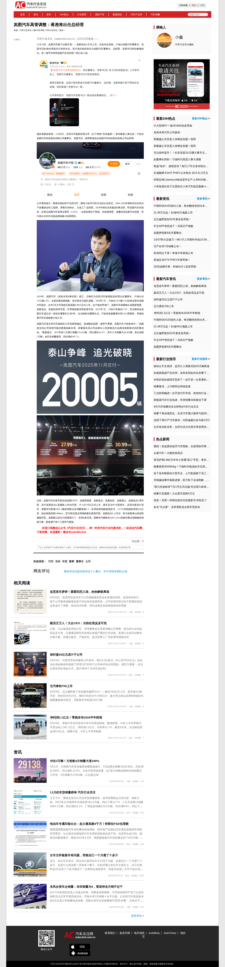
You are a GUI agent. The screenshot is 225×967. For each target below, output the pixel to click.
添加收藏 (183, 5)
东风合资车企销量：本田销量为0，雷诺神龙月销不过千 (86, 886)
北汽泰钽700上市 (61, 686)
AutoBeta (154, 933)
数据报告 (117, 14)
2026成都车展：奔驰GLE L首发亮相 (175, 266)
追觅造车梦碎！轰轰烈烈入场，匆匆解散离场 (79, 591)
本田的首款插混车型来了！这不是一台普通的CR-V (183, 379)
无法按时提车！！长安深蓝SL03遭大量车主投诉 (182, 152)
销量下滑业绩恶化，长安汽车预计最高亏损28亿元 (183, 413)
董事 (71, 561)
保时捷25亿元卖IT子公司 (66, 654)
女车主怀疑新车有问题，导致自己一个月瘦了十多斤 (84, 855)
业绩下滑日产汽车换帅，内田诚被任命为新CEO (182, 420)
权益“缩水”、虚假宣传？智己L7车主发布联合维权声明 (185, 166)
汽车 (51, 561)
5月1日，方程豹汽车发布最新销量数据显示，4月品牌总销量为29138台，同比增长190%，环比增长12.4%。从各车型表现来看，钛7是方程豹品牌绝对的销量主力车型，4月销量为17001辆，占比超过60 (96, 770)
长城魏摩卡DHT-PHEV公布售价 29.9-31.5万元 (181, 173)
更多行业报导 (200, 359)
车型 (64, 561)
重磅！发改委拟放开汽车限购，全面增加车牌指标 (183, 446)
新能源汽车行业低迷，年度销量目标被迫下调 (180, 399)
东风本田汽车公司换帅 (167, 132)
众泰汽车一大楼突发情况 (168, 453)
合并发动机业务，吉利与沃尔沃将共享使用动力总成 (184, 426)
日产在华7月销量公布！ (168, 246)
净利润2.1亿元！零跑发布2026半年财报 (76, 717)
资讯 (35, 14)
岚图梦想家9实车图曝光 (168, 232)
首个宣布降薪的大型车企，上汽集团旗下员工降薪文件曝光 (188, 473)
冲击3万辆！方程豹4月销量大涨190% (74, 761)
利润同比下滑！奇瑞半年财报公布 (173, 253)
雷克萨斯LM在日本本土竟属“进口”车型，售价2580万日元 (187, 459)
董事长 (80, 561)
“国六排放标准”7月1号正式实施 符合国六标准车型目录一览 (188, 486)
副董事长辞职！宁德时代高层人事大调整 (177, 159)
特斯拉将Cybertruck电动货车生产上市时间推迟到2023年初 (188, 179)
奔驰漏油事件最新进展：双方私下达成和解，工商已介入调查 (189, 480)
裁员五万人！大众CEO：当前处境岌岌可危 (78, 623)
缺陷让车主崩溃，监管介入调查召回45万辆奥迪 (181, 366)
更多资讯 (136, 915)
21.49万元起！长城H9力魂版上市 (173, 212)
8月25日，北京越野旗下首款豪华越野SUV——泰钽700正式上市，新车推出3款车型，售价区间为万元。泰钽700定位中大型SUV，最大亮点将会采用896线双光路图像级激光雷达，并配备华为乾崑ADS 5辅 (96, 695)
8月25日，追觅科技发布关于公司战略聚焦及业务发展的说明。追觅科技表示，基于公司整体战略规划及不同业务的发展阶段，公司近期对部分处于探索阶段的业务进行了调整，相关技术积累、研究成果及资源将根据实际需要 (96, 601)
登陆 (194, 5)
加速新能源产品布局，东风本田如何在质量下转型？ (184, 372)
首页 (22, 14)
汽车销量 (155, 14)
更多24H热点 (200, 118)
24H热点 (64, 14)
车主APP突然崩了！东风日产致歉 (173, 226)
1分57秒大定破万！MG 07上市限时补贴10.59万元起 (184, 239)
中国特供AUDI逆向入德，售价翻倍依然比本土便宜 (183, 205)
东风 (57, 561)
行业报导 (81, 14)
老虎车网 (124, 933)
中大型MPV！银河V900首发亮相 (173, 125)
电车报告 (139, 933)
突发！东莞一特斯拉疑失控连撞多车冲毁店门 (180, 500)
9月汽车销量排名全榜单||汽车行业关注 (176, 406)
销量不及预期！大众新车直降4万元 (174, 493)
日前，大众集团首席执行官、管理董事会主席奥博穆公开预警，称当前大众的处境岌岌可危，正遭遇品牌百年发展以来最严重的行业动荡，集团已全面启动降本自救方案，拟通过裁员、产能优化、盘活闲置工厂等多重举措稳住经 (96, 632)
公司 (88, 561)
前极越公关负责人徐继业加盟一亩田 (175, 139)
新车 (49, 14)
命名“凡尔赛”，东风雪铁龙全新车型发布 (177, 507)
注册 (202, 5)
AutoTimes (170, 933)
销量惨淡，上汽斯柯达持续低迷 (172, 386)
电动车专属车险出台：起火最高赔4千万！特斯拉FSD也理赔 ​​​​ (89, 823)
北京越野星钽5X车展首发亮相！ (172, 219)
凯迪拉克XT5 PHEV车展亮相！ (172, 259)
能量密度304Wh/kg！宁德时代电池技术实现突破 (182, 466)
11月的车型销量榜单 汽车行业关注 (73, 792)
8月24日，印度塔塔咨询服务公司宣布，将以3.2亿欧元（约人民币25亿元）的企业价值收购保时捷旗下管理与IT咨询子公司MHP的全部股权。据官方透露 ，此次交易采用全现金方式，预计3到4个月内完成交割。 (96, 664)
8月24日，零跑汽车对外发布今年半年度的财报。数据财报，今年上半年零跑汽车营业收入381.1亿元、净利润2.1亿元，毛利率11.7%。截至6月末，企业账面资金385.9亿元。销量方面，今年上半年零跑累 (96, 727)
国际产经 (99, 14)
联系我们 (110, 933)
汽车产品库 (136, 14)
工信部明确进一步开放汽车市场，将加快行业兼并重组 (185, 393)
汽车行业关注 (25, 30)
